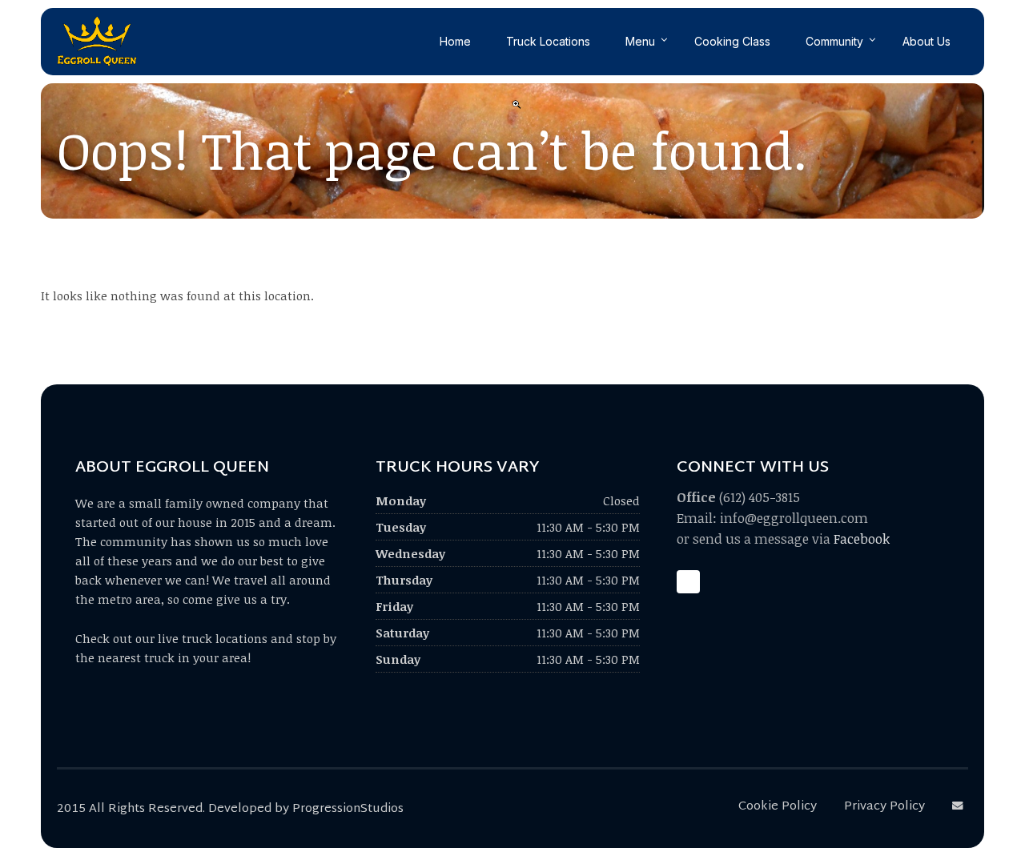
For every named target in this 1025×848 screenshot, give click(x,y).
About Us (926, 41)
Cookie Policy (777, 807)
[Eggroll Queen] (97, 41)
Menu (640, 41)
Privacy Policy (884, 807)
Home (455, 41)
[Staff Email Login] (960, 807)
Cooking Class (732, 41)
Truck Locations (548, 41)
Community (834, 41)
